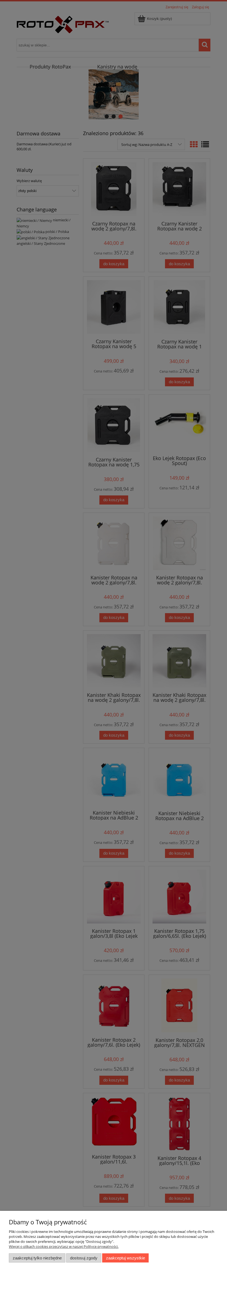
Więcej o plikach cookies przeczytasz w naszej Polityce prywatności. (63, 1246)
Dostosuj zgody (83, 1258)
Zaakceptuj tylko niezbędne (37, 1258)
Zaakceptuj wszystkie (125, 1258)
